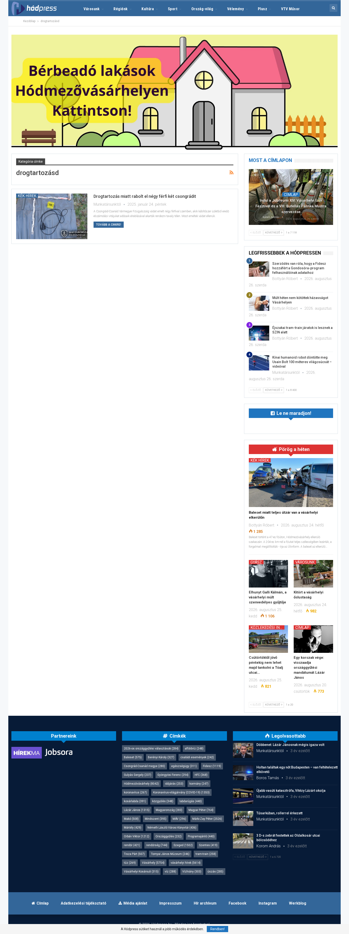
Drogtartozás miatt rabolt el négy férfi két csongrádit (145, 196)
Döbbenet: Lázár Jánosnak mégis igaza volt (290, 745)
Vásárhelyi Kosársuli (141, 871)
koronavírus (135, 792)
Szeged (183, 845)
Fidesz (212, 766)
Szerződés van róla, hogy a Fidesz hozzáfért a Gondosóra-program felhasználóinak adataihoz (299, 268)
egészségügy (184, 766)
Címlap (291, 194)
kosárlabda (135, 801)
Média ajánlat (135, 903)
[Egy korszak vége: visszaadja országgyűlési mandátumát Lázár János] (313, 639)
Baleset (133, 757)
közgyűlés (162, 801)
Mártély (132, 827)
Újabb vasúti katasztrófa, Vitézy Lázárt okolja (290, 790)
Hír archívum (205, 903)
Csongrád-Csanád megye (144, 766)
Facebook (237, 903)
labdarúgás (190, 801)
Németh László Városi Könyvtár (171, 827)
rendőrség (156, 845)
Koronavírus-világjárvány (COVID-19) (181, 792)
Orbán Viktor (136, 836)
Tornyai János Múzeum (170, 854)
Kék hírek (27, 196)
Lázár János (137, 810)
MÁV (179, 818)
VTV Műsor (290, 9)
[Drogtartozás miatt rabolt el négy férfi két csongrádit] (51, 216)
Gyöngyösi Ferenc (173, 775)
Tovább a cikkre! (108, 224)
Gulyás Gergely (137, 775)
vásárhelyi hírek (186, 862)
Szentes (208, 845)
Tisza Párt (134, 854)
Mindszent (155, 818)
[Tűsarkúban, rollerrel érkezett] (243, 818)
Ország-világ (202, 9)
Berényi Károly (161, 757)
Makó (131, 818)
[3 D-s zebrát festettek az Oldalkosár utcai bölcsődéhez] (243, 841)
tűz (130, 862)
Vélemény (235, 9)
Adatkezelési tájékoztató (83, 903)
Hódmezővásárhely (141, 783)
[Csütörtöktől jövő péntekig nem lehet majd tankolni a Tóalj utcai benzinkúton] (268, 639)
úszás (215, 871)
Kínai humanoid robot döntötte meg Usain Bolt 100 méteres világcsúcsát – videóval (302, 362)
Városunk (92, 9)
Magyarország (169, 810)
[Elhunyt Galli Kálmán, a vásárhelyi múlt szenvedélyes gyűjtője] (268, 574)
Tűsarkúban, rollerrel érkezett (279, 813)
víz (170, 871)
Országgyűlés (169, 836)
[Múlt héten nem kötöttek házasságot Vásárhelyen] (259, 303)
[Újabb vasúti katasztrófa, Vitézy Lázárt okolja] (243, 796)
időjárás (174, 783)
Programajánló (201, 836)
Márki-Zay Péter (207, 818)
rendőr (132, 845)
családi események (197, 757)
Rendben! (217, 929)
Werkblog (297, 903)
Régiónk (120, 9)
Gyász (256, 562)
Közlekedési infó (267, 627)
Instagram (268, 903)
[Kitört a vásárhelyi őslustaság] (313, 574)
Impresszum (170, 903)
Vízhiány (191, 871)
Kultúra (147, 9)
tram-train (206, 854)
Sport (172, 9)
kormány (198, 783)
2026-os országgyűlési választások (151, 748)
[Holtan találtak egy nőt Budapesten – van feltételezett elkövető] (243, 772)
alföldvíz (194, 748)
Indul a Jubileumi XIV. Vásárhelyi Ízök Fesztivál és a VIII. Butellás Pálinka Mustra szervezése (290, 206)
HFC (201, 775)
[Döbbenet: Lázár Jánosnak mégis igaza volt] (243, 750)
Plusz (262, 9)
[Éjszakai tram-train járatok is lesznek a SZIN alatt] (259, 333)
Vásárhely (153, 862)
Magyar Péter (201, 810)
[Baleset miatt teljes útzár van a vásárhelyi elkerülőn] (291, 482)
